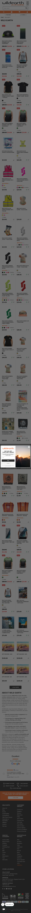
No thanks (8, 463)
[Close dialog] (29, 447)
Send (8, 460)
